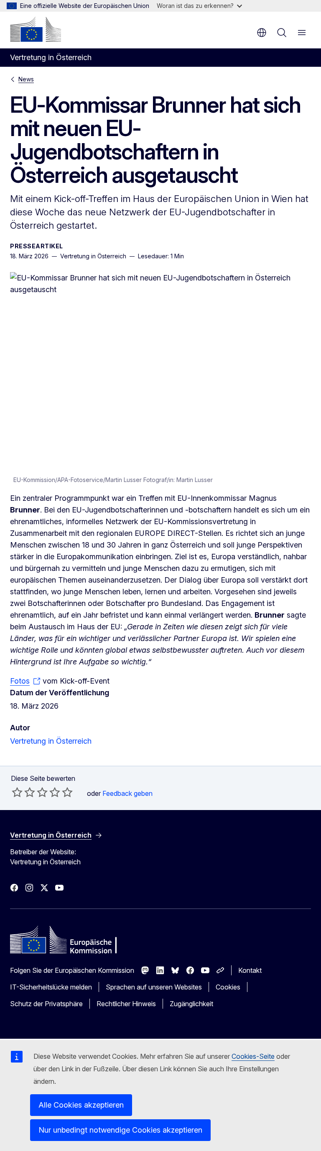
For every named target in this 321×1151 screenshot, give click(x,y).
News (26, 79)
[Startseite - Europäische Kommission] (35, 29)
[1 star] (17, 792)
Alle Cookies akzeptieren (81, 1105)
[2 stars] (23, 792)
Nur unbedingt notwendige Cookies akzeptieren (120, 1130)
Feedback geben (127, 793)
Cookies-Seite (253, 1056)
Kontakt (250, 970)
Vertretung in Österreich (51, 741)
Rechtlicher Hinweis (126, 1004)
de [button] (261, 32)
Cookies (228, 987)
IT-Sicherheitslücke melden (51, 987)
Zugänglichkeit (191, 1004)
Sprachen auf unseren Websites (154, 987)
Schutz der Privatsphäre (46, 1004)
